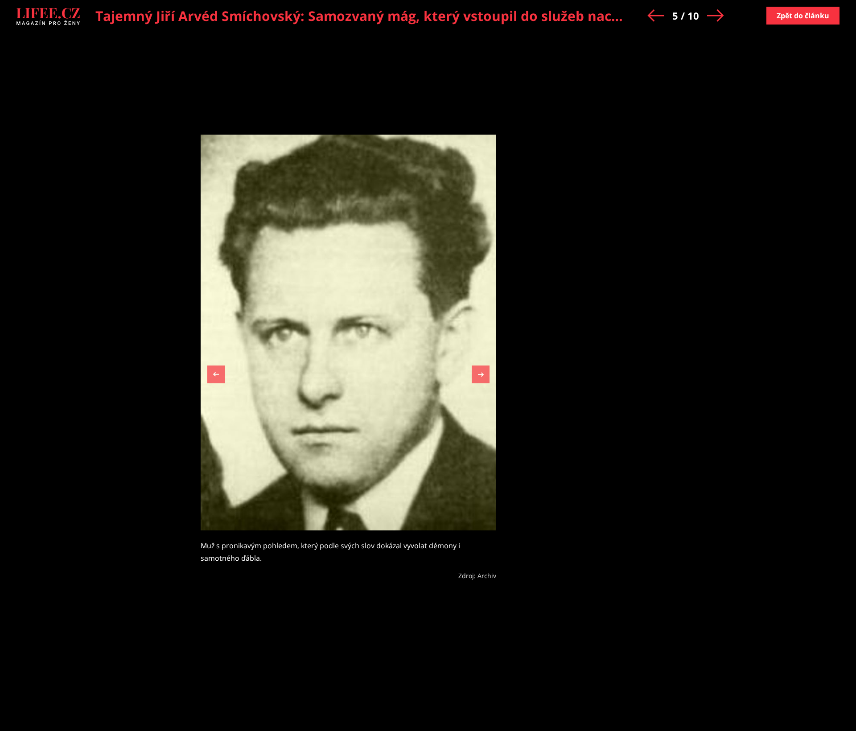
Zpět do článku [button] (803, 16)
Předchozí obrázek (216, 375)
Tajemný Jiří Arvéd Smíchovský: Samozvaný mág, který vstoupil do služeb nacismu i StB (386, 16)
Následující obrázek (481, 373)
